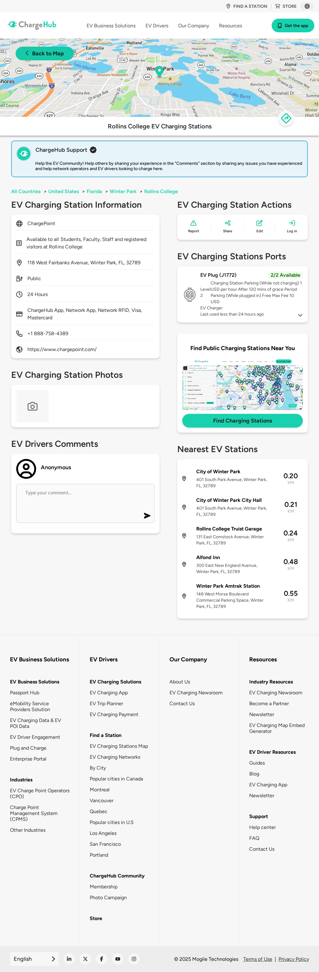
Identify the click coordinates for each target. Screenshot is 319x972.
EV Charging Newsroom (196, 693)
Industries (21, 780)
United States (63, 191)
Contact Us (182, 703)
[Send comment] (147, 515)
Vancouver (101, 800)
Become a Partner (269, 703)
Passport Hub (24, 693)
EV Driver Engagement (35, 737)
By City (98, 768)
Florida (94, 191)
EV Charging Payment (114, 714)
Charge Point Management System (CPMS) (34, 813)
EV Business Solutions (34, 682)
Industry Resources (271, 682)
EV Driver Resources (272, 752)
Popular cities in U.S (112, 822)
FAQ (254, 838)
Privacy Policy (294, 959)
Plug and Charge (28, 748)
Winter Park (123, 191)
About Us (179, 682)
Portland (99, 855)
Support (258, 816)
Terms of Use (257, 959)
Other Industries (27, 830)
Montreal (100, 790)
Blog (254, 774)
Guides (257, 763)
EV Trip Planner (106, 703)
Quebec (98, 811)
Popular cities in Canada (116, 779)
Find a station (250, 6)
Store (290, 6)
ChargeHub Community (117, 876)
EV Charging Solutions (115, 682)
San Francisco (105, 844)
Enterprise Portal (28, 759)
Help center (262, 827)
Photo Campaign (108, 897)
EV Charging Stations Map (119, 746)
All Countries (25, 191)
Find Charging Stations (242, 420)
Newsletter (261, 714)
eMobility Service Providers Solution (30, 706)
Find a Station (105, 735)
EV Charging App (109, 693)
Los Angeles (103, 833)
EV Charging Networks (115, 757)
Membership (103, 887)
